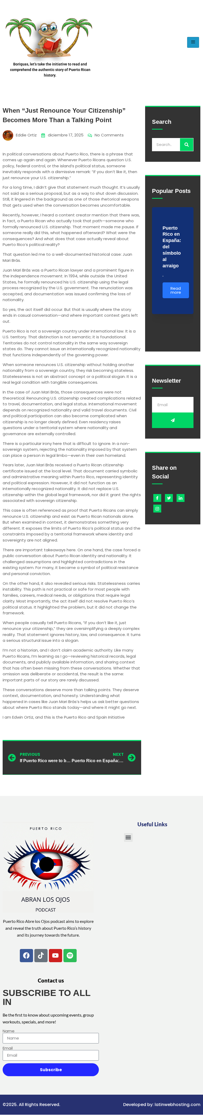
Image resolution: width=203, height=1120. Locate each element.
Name (9, 1031)
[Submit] (172, 420)
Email (8, 1048)
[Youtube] (55, 955)
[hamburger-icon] (193, 42)
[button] (128, 837)
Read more (175, 290)
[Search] (186, 144)
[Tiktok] (41, 955)
